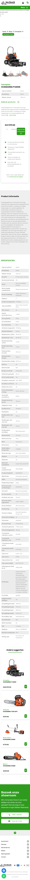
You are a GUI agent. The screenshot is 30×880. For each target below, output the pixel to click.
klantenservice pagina (16, 177)
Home (4, 31)
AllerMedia (16, 876)
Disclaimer (16, 871)
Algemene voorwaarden (7, 871)
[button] (15, 841)
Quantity (13, 129)
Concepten (18, 31)
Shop (10, 31)
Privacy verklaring (23, 871)
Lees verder (12, 115)
